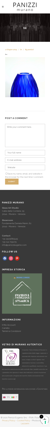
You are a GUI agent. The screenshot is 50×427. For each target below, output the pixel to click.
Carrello (6, 328)
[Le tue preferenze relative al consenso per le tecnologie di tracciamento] (45, 422)
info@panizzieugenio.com (14, 245)
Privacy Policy (8, 420)
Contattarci (42, 389)
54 (6, 54)
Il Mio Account (8, 325)
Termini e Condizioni (11, 331)
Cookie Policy (23, 420)
